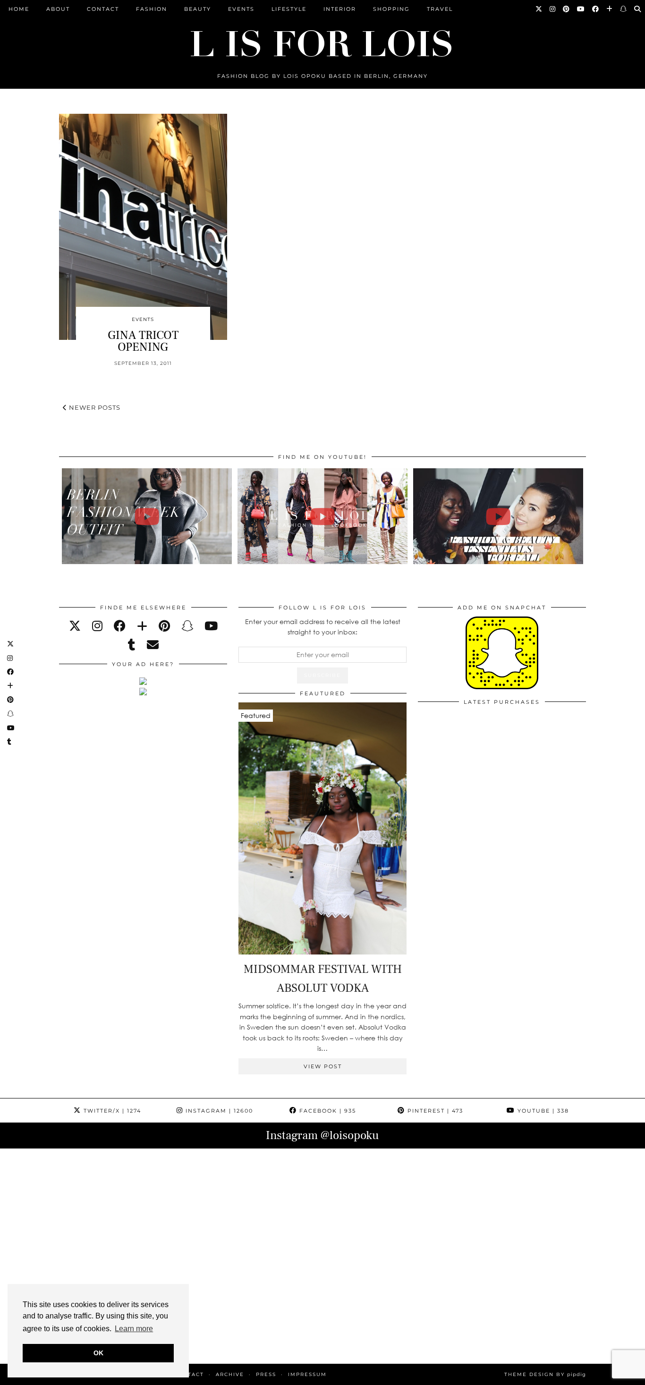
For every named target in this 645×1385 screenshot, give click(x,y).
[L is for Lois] (322, 39)
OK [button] (98, 1353)
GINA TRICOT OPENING (143, 341)
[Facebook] (596, 9)
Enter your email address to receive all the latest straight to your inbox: (322, 626)
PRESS (266, 1374)
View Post (323, 1066)
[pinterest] (164, 625)
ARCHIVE (230, 1374)
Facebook (326, 1110)
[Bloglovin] (609, 9)
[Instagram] (553, 9)
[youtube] (211, 625)
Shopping (391, 9)
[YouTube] (581, 9)
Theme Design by (545, 1374)
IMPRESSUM (307, 1374)
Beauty (197, 9)
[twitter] (75, 625)
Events (241, 9)
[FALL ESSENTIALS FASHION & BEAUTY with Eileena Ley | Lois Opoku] (498, 516)
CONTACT (103, 9)
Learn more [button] (134, 1329)
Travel (440, 9)
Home (18, 9)
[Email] (153, 644)
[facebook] (120, 625)
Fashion (151, 9)
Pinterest (434, 1110)
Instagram (218, 1110)
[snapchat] (187, 625)
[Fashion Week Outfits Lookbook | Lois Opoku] (323, 516)
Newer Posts (93, 407)
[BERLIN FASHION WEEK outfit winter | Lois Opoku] (147, 516)
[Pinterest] (566, 9)
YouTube (542, 1110)
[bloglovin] (142, 625)
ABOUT (58, 9)
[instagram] (97, 625)
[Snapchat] (624, 9)
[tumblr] (132, 644)
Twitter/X (111, 1110)
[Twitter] (539, 9)
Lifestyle (289, 9)
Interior (339, 9)
